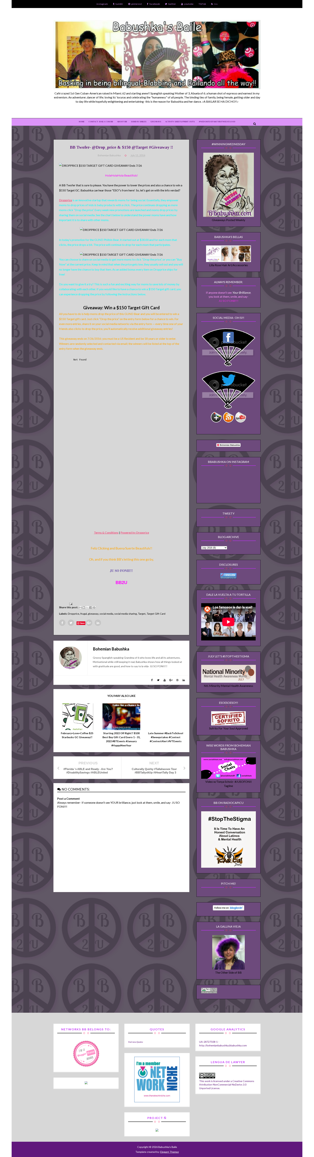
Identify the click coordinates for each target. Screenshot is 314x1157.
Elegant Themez (169, 1151)
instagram (102, 4)
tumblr (119, 4)
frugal (83, 613)
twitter (172, 4)
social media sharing (125, 613)
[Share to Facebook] (90, 607)
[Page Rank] (209, 992)
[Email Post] (70, 603)
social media (106, 613)
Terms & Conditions (106, 532)
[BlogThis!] (84, 607)
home (81, 121)
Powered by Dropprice (134, 532)
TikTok (202, 4)
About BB (122, 121)
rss (216, 4)
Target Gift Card (156, 613)
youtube (189, 4)
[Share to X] (87, 607)
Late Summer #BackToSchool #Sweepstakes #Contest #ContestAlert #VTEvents (165, 737)
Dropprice (65, 200)
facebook (155, 4)
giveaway (93, 613)
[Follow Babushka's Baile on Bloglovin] (228, 909)
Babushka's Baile (167, 1146)
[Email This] (80, 607)
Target (142, 613)
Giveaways (155, 121)
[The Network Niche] (157, 1101)
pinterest (136, 4)
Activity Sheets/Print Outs (180, 121)
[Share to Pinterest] (94, 607)
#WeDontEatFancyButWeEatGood (217, 121)
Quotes (139, 1042)
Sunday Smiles (138, 121)
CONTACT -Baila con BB (100, 121)
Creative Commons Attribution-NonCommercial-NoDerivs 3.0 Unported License (226, 1084)
